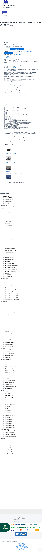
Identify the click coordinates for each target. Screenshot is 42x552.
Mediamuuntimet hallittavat (27, 51)
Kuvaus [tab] (7, 56)
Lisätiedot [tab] (8, 57)
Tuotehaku (4, 13)
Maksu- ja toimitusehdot (22, 543)
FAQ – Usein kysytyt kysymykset (22, 546)
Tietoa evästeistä (22, 548)
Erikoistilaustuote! (19, 54)
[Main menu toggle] (4, 9)
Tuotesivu (14, 67)
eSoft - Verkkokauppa (9, 5)
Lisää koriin (17, 49)
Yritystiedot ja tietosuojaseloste (22, 547)
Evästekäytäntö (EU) (22, 549)
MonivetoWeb (22, 545)
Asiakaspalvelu (22, 544)
